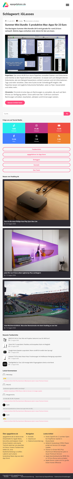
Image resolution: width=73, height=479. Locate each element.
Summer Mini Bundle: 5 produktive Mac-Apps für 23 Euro (36, 24)
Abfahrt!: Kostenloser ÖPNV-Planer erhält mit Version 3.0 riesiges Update (57, 445)
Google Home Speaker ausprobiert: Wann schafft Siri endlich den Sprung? (30, 350)
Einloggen (36, 160)
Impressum (32, 439)
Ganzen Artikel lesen (15, 103)
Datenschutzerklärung (35, 441)
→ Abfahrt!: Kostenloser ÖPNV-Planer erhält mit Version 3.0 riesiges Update (22, 391)
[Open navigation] (67, 5)
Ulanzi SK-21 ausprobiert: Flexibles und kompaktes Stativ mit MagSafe (29, 344)
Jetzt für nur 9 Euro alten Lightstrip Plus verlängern (22, 273)
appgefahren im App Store (36, 154)
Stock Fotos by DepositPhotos (44, 476)
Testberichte (36, 149)
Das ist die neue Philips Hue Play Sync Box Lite (20, 221)
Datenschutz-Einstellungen (62, 476)
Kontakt (36, 165)
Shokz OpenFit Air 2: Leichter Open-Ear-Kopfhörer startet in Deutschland (58, 439)
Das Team (36, 170)
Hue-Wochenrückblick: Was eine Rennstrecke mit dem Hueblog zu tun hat (30, 325)
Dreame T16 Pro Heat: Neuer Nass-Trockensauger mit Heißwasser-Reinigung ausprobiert (35, 356)
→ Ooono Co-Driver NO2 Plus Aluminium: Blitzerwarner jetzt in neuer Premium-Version (25, 381)
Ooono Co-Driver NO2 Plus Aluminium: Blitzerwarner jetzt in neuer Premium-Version (57, 452)
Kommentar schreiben (32, 21)
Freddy (20, 21)
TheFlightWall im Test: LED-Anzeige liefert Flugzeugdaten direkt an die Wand (31, 362)
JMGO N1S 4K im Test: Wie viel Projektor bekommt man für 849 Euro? (29, 338)
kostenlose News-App (10, 456)
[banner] (14, 5)
